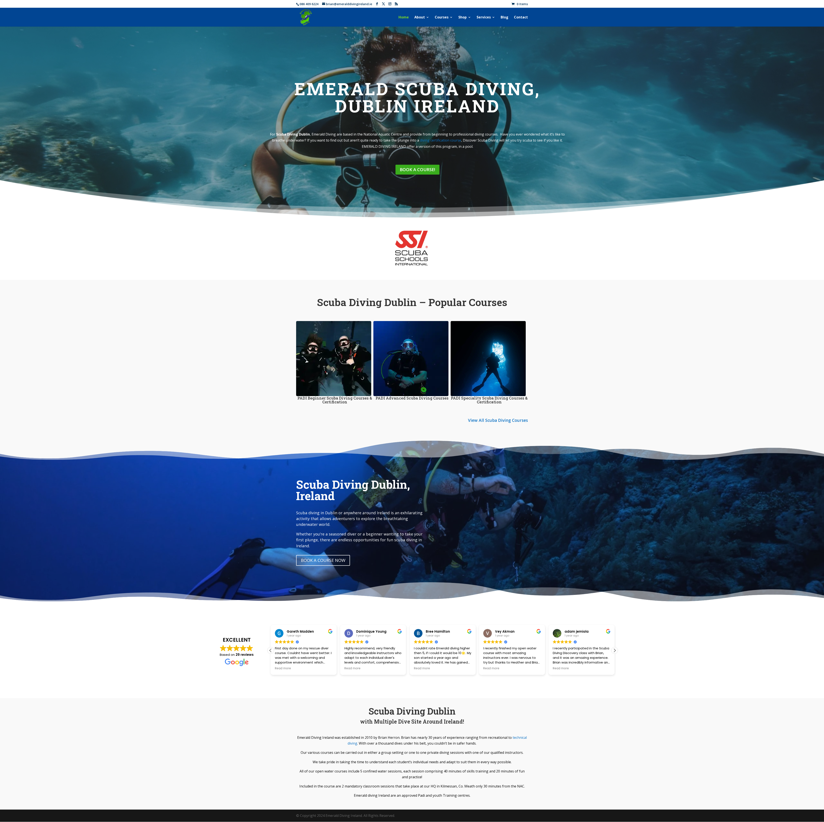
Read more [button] (283, 668)
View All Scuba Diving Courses (498, 420)
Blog (504, 18)
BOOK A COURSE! (417, 169)
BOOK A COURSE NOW (323, 560)
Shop (462, 18)
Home (403, 18)
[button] (614, 650)
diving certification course (440, 140)
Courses (441, 18)
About (419, 18)
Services (484, 18)
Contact (521, 18)
